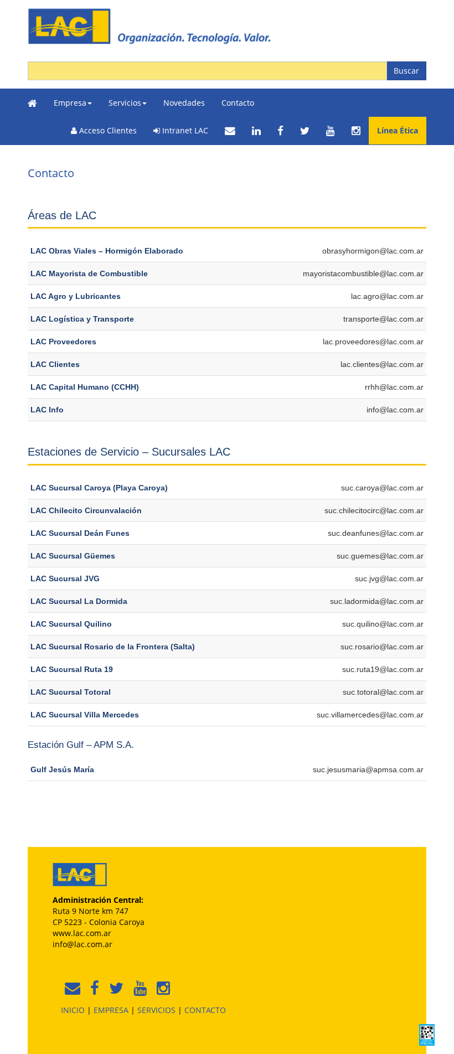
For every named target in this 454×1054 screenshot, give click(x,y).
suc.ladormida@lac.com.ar (377, 601)
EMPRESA (111, 1010)
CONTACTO (205, 1010)
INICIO (73, 1010)
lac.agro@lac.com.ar (387, 296)
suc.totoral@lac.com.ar (383, 692)
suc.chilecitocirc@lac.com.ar (374, 510)
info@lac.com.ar (395, 409)
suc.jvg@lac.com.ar (389, 578)
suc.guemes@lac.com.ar (380, 555)
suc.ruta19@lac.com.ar (383, 669)
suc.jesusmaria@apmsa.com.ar (368, 769)
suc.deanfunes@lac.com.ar (376, 533)
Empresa (70, 102)
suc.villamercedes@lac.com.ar (370, 714)
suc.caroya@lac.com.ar (382, 487)
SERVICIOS (156, 1010)
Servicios (125, 102)
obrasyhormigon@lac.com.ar (373, 250)
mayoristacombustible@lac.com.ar (363, 273)
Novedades (184, 102)
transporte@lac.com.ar (383, 318)
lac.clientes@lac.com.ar (382, 364)
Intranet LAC (184, 130)
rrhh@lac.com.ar (394, 387)
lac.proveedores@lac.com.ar (373, 341)
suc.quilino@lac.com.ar (383, 623)
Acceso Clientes (107, 130)
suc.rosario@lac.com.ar (382, 646)
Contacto (237, 102)
